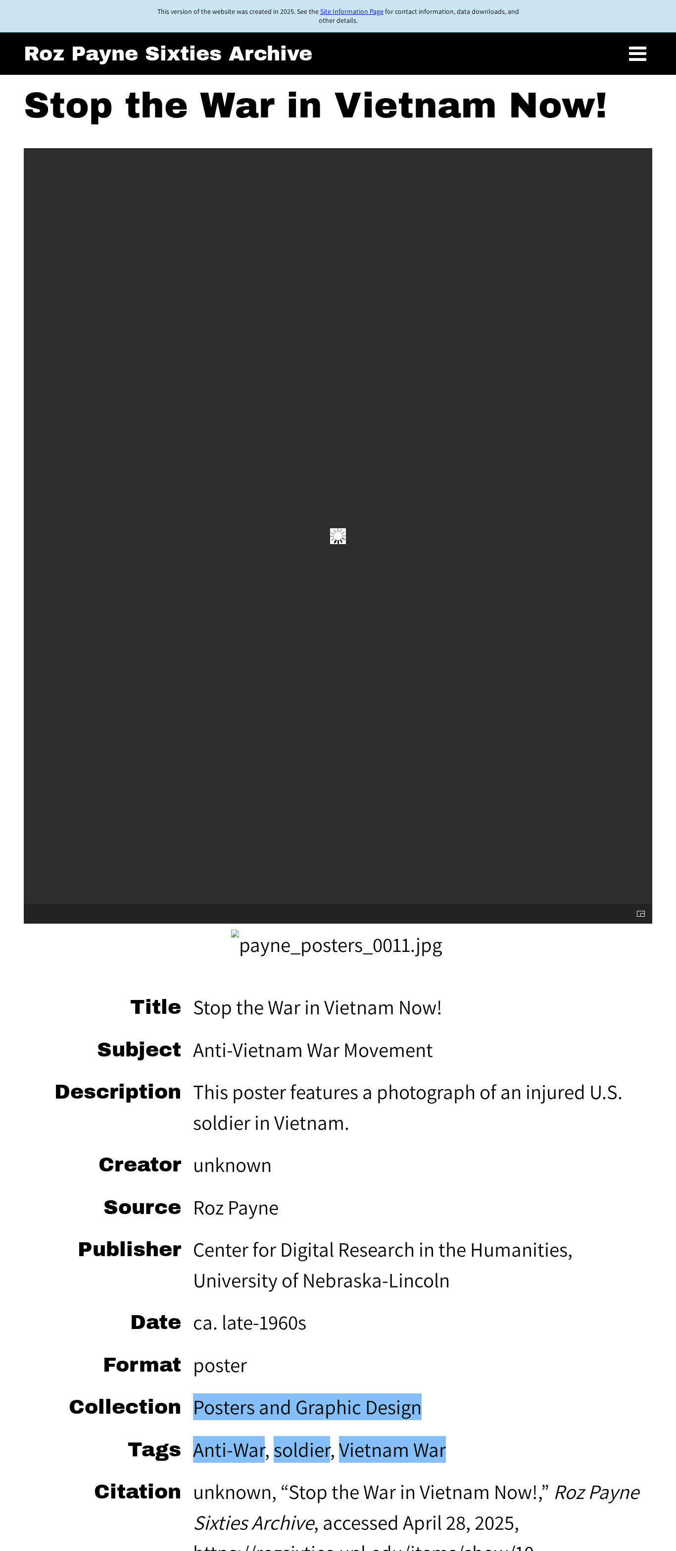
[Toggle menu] (637, 54)
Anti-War (229, 1449)
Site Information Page (352, 11)
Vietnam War (392, 1449)
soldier (302, 1449)
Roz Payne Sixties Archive (168, 54)
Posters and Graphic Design (307, 1406)
